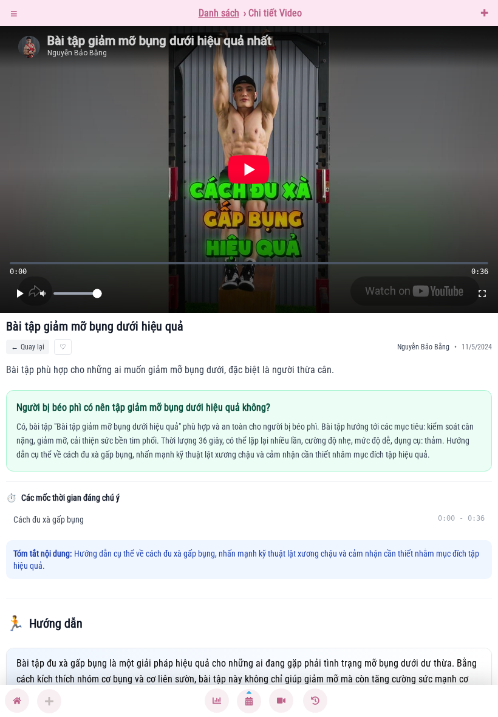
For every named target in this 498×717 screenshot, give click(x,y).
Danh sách (219, 13)
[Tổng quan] (217, 701)
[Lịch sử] (315, 701)
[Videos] (281, 701)
